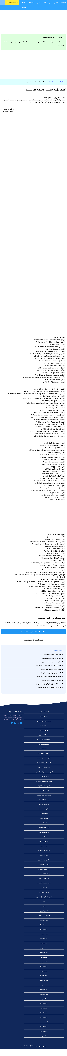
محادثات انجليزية (44, 730)
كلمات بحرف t (44, 1008)
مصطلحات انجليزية (44, 744)
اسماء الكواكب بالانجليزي (44, 915)
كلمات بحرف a (44, 920)
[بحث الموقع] (2, 2)
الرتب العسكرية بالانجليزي (44, 883)
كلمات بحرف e (44, 938)
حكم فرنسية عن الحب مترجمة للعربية (51, 662)
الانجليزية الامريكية (44, 832)
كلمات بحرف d (44, 934)
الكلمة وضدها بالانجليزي (44, 753)
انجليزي (64, 2)
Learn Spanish (44, 823)
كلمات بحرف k (44, 966)
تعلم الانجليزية (44, 716)
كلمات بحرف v (44, 1017)
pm (44, 901)
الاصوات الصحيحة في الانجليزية (44, 781)
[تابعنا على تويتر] (12, 723)
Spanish (31, 2)
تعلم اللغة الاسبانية (44, 809)
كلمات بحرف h (44, 952)
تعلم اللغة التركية (44, 813)
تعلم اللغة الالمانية (44, 804)
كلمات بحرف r (44, 998)
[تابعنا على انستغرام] (18, 723)
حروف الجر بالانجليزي (44, 864)
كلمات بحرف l (44, 971)
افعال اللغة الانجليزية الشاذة (44, 762)
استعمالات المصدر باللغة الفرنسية (52, 654)
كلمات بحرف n (44, 980)
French (24, 7)
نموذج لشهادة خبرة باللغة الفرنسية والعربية (49, 687)
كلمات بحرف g (44, 948)
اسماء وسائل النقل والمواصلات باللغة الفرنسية (48, 665)
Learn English (44, 818)
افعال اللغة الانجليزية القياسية (43, 758)
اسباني (38, 2)
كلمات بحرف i (44, 957)
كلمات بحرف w (44, 1022)
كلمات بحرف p (44, 989)
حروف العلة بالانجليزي (44, 776)
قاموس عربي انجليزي (44, 790)
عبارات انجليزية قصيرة (44, 878)
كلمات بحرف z (44, 1036)
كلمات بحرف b (44, 924)
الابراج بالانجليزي (44, 911)
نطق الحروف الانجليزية (44, 850)
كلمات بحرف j (44, 961)
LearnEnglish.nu (12, 2)
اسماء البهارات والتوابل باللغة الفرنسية (51, 673)
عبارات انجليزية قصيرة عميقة (44, 873)
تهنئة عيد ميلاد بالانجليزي (44, 860)
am (44, 906)
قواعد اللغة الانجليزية (44, 735)
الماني (44, 2)
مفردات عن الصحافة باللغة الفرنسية (51, 658)
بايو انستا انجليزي (44, 855)
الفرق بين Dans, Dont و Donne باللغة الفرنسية (49, 676)
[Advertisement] (33, 19)
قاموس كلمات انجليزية (44, 785)
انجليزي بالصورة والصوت (44, 827)
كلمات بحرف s (44, 1003)
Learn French (44, 846)
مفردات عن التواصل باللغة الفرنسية (51, 680)
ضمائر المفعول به (44, 892)
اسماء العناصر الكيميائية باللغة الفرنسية (51, 669)
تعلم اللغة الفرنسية (50, 82)
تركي (50, 2)
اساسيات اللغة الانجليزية (44, 711)
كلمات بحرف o (44, 985)
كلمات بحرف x (44, 1026)
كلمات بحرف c (44, 929)
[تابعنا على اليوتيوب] (15, 723)
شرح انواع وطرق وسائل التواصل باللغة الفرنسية (48, 684)
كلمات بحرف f (44, 943)
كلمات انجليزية (44, 725)
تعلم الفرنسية (44, 836)
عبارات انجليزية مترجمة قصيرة (44, 721)
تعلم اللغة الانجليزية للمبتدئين (44, 739)
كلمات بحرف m (44, 975)
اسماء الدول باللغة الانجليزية (44, 795)
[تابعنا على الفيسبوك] (21, 723)
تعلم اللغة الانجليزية (44, 841)
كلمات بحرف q (44, 994)
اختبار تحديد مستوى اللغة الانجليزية (44, 772)
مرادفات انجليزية (44, 748)
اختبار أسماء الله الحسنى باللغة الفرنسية (33, 632)
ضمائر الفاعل (43, 887)
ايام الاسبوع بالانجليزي (43, 869)
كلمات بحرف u (44, 1012)
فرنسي (56, 2)
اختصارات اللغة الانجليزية (44, 767)
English (24, 2)
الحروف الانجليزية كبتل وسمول (44, 897)
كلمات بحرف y (44, 1031)
